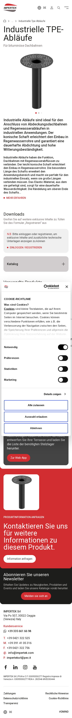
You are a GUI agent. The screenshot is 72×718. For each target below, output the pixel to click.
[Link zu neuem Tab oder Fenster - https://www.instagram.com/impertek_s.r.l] (25, 667)
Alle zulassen (36, 405)
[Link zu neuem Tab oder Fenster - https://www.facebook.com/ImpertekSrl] (5, 667)
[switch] (63, 358)
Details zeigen (52, 394)
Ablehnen (36, 428)
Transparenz (10, 703)
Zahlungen (9, 693)
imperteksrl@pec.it (19, 657)
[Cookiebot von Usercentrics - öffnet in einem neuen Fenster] (44, 287)
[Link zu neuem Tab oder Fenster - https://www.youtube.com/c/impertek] (35, 667)
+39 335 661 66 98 (19, 631)
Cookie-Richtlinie (59, 698)
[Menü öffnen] (66, 8)
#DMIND (64, 711)
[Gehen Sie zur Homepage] (10, 8)
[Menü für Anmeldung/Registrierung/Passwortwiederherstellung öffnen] (51, 7)
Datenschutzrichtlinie (15, 698)
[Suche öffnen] (58, 7)
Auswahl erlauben (36, 416)
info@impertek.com (21, 652)
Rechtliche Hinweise (57, 693)
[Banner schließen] (67, 287)
